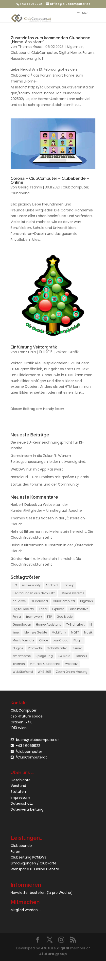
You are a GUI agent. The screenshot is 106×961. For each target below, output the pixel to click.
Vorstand (18, 785)
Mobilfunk (59, 632)
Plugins (18, 648)
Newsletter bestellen (28, 892)
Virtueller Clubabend (45, 664)
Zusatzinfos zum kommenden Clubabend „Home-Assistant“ (50, 40)
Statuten (18, 791)
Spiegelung (44, 656)
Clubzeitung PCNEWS (28, 857)
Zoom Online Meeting (72, 672)
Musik (88, 632)
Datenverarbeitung (27, 809)
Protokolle (35, 648)
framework (34, 616)
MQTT (75, 632)
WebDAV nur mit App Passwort (37, 469)
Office (43, 640)
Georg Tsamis (30, 187)
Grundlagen (22, 624)
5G (15, 585)
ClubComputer (44, 52)
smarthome (22, 656)
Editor (43, 609)
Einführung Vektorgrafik (34, 347)
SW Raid (64, 656)
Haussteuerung (24, 58)
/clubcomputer (28, 751)
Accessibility (31, 585)
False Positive (78, 609)
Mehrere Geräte (35, 632)
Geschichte (21, 779)
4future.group (53, 953)
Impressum (20, 797)
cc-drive (19, 601)
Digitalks (86, 601)
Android (52, 585)
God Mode (64, 616)
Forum (88, 52)
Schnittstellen (57, 648)
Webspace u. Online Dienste (35, 869)
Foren (15, 851)
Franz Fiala (27, 351)
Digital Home (70, 52)
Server (77, 648)
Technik (81, 656)
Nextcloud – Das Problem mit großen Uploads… (51, 476)
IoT (41, 58)
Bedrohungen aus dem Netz (34, 593)
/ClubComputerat (31, 757)
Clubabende (21, 845)
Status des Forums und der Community (45, 484)
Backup (68, 585)
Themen (19, 664)
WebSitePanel (23, 672)
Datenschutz (22, 803)
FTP (49, 616)
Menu (86, 13)
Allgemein (75, 46)
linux (16, 632)
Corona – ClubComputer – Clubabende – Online (50, 180)
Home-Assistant (48, 624)
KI (90, 624)
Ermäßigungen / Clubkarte (33, 863)
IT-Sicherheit (75, 624)
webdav (71, 664)
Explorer (58, 609)
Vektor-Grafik (67, 351)
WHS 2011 (44, 672)
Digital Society (23, 609)
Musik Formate (23, 640)
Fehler (17, 616)
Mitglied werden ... (26, 909)
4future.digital (55, 948)
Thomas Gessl (30, 46)
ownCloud (61, 640)
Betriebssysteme (72, 593)
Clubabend (20, 52)
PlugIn (78, 640)
